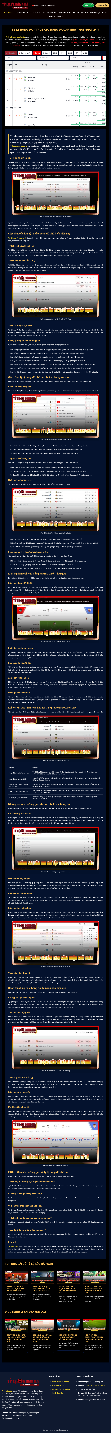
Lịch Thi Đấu (35, 13)
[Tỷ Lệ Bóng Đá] (15, 5)
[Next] (106, 1289)
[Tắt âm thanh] (104, 58)
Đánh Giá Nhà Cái (56, 17)
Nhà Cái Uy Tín (22, 13)
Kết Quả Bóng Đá (49, 13)
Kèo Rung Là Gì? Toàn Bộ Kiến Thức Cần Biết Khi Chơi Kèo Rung (42, 1338)
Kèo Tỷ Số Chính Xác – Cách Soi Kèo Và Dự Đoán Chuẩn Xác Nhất (16, 1338)
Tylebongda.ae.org (18, 146)
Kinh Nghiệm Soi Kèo (98, 13)
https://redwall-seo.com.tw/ (95, 1385)
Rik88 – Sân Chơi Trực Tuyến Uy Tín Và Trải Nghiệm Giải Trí (68, 1290)
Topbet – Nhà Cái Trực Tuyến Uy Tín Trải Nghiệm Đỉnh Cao (93, 1290)
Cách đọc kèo (57, 1393)
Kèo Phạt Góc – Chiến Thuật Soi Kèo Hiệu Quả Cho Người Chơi (94, 1338)
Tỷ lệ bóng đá (9, 13)
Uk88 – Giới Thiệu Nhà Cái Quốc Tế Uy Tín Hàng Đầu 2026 (41, 1289)
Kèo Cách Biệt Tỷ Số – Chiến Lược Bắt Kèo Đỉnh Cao (68, 1337)
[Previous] (4, 1289)
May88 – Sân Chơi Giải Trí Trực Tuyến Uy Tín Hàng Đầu (15, 1289)
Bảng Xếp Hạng (65, 13)
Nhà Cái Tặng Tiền (80, 13)
